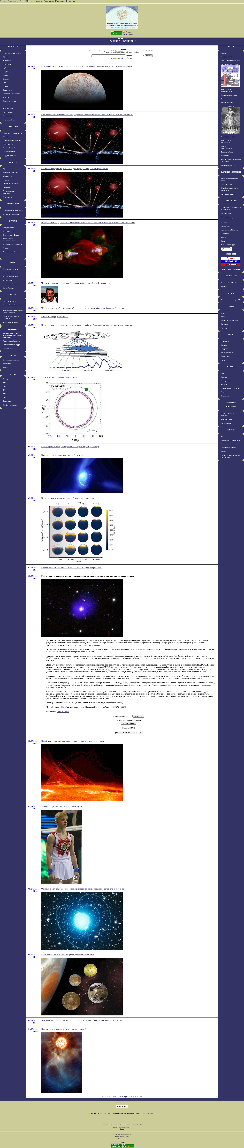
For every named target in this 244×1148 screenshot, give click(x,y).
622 (110, 1096)
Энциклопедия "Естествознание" (227, 147)
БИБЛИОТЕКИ (231, 276)
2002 (4, 386)
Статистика (133, 1124)
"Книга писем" (8, 144)
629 (134, 1096)
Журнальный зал (9, 120)
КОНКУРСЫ (13, 329)
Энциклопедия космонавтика (226, 141)
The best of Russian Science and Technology (230, 456)
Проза (5, 83)
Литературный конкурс (11, 341)
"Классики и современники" (13, 133)
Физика (223, 237)
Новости (38, 1)
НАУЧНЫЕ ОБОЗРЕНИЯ (231, 172)
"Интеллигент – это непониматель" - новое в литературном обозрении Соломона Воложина (81, 1020)
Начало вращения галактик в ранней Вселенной (62, 455)
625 (120, 1096)
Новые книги (7, 105)
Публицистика (8, 68)
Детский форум (8, 288)
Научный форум (8, 273)
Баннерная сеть (226, 419)
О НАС (230, 335)
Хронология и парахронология (9, 240)
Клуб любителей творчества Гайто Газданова (13, 312)
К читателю (7, 60)
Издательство (8, 112)
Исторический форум (10, 284)
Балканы (6, 79)
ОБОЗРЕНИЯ (13, 126)
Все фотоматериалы (10, 405)
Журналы (224, 384)
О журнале (224, 349)
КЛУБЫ (13, 294)
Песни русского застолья (229, 320)
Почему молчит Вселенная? (231, 60)
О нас (22, 1)
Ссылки (127, 1124)
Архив (122, 1124)
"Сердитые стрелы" (10, 156)
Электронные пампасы (11, 360)
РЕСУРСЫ (231, 367)
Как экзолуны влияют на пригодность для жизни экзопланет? (68, 955)
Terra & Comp (63, 712)
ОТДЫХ (231, 306)
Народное (224, 324)
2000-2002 (231, 106)
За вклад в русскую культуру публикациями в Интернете (12, 335)
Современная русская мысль (13, 210)
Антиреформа (226, 213)
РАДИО (231, 293)
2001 (4, 390)
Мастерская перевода (10, 322)
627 (127, 1096)
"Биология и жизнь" (228, 194)
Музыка (6, 180)
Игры (223, 317)
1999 (4, 397)
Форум (5, 368)
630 (137, 1096)
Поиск (223, 373)
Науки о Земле (226, 226)
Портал (3, 1)
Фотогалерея (7, 176)
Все (222, 436)
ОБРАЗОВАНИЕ (231, 201)
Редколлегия (225, 341)
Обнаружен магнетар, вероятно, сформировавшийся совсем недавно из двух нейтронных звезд (82, 889)
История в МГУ (8, 231)
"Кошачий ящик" (9, 148)
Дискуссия (70, 1)
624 (116, 1096)
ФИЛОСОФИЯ (13, 204)
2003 (4, 383)
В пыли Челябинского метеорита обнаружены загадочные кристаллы (71, 567)
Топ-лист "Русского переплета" (227, 414)
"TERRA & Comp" (227, 184)
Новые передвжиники (10, 173)
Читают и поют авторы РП (230, 300)
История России (8, 228)
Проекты (224, 377)
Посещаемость (226, 381)
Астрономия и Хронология (12, 244)
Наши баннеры (226, 423)
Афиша (5, 57)
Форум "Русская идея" (11, 276)
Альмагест (6, 248)
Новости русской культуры (12, 53)
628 (130, 1096)
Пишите (29, 1)
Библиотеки (225, 396)
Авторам (224, 345)
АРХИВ (13, 374)
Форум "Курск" (8, 280)
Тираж (223, 360)
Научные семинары (228, 165)
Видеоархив (7, 197)
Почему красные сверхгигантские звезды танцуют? (63, 1029)
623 (113, 1096)
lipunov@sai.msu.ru (147, 1113)
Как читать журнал (227, 352)
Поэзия (5, 86)
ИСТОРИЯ (13, 221)
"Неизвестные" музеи (10, 184)
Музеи (223, 313)
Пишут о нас (225, 356)
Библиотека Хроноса (228, 282)
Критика (6, 97)
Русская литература (228, 245)
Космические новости (228, 137)
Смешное (224, 328)
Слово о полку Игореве (11, 235)
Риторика (6, 187)
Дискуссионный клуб (10, 269)
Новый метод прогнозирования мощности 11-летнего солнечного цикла (72, 741)
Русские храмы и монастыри (9, 192)
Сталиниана (7, 256)
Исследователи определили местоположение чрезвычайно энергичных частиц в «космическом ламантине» (88, 222)
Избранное (224, 392)
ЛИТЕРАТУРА (13, 46)
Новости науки (226, 444)
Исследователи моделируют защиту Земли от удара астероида (68, 498)
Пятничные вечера (9, 301)
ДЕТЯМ (13, 355)
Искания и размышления (11, 94)
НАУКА (231, 46)
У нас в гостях (8, 108)
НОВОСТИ (231, 430)
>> (141, 1096)
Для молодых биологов (231, 269)
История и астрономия (229, 95)
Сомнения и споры (9, 101)
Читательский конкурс (11, 345)
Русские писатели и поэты (230, 388)
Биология (224, 222)
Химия (223, 241)
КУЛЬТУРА (13, 162)
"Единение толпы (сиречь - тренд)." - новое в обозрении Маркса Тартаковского (75, 283)
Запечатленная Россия (11, 252)
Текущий (6, 379)
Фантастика (7, 364)
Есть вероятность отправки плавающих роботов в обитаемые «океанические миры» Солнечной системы (87, 66)
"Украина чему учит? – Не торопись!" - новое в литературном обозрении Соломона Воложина (82, 308)
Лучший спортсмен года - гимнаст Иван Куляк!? (62, 806)
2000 (4, 394)
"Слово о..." (7, 137)
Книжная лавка (8, 116)
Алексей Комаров (124, 1136)
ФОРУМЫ (13, 262)
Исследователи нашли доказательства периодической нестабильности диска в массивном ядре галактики (87, 325)
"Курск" (6, 72)
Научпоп (224, 286)
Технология (225, 234)
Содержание (13, 1)
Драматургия (7, 90)
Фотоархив (7, 401)
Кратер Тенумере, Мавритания (54, 316)
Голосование (49, 1)
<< (103, 1096)
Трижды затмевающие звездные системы (59, 377)
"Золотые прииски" (10, 152)
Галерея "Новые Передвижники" (122, 1127)
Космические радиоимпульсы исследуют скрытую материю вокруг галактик (74, 169)
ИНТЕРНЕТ (231, 407)
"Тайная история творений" (13, 140)
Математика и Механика (229, 230)
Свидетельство (119, 51)
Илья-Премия (8, 349)
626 (123, 1096)
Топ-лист (60, 1)
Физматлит (224, 156)
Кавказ (5, 75)
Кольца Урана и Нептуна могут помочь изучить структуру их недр (70, 447)
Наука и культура (227, 102)
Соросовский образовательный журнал (230, 218)
